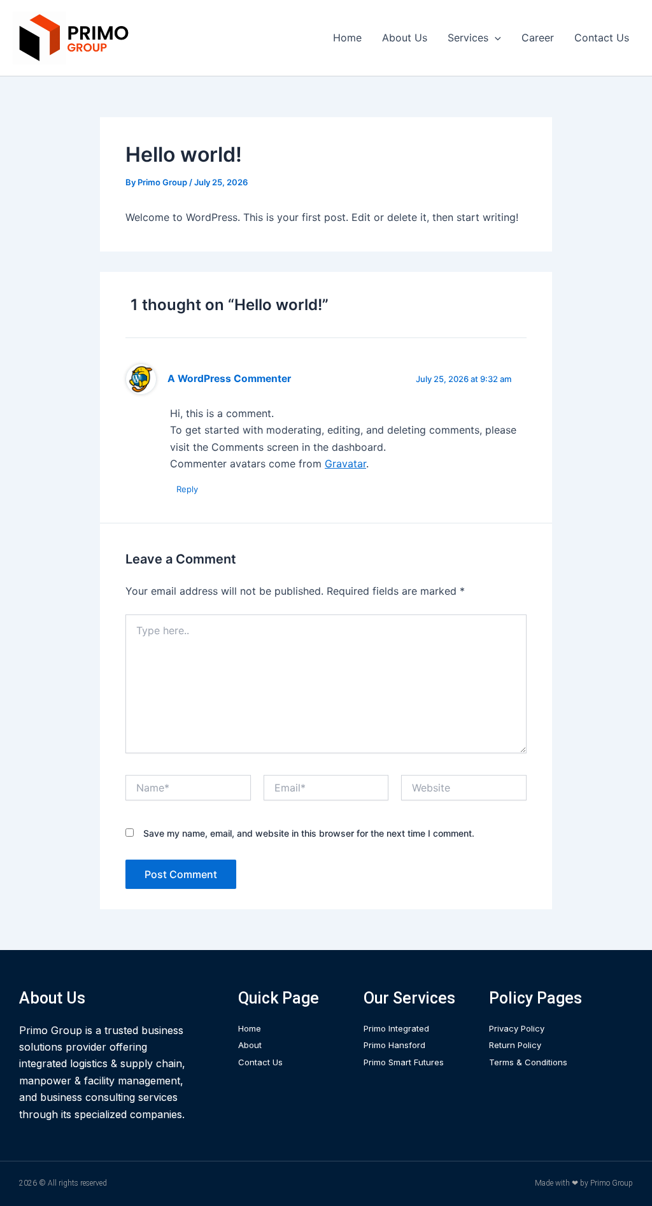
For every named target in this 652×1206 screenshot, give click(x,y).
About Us (404, 37)
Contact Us (601, 37)
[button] (494, 37)
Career (537, 37)
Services (468, 37)
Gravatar (345, 463)
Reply (187, 489)
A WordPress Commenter (229, 378)
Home (347, 37)
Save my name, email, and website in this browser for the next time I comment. (308, 833)
